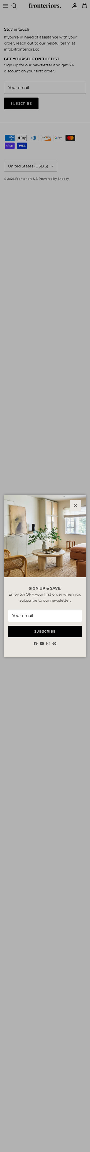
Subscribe (45, 631)
